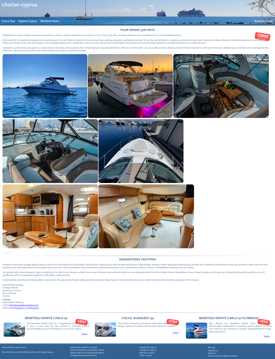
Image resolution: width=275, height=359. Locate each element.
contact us (213, 350)
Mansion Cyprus (147, 352)
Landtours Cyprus (147, 350)
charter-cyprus (20, 4)
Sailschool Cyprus (148, 347)
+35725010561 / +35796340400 (24, 308)
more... (85, 334)
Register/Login (263, 21)
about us (212, 353)
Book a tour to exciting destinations (87, 352)
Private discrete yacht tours (84, 355)
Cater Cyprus (145, 355)
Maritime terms (49, 21)
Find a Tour (8, 21)
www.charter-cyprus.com (14, 347)
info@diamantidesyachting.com (23, 305)
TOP (213, 347)
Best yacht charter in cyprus (84, 347)
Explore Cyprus (27, 21)
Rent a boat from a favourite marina (87, 350)
